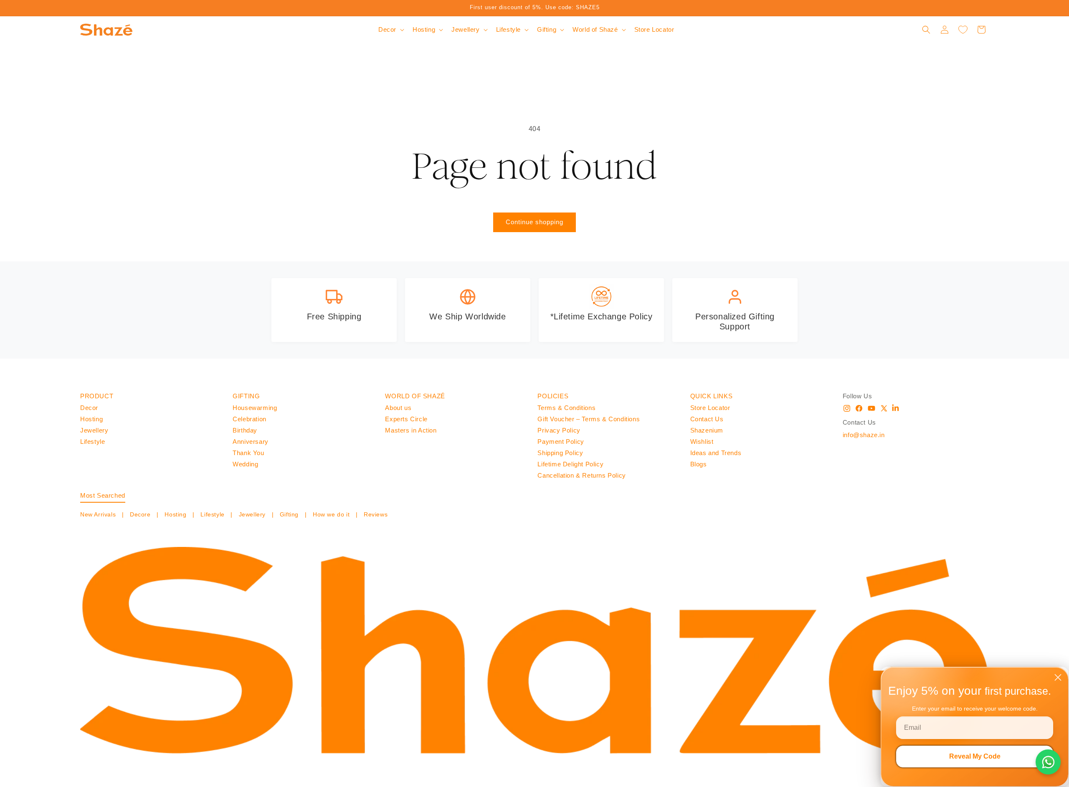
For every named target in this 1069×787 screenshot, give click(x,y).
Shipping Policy (560, 452)
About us (398, 407)
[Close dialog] (1058, 677)
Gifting (289, 514)
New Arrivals (99, 514)
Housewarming (255, 407)
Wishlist (702, 441)
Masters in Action (410, 430)
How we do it (331, 514)
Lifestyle (92, 441)
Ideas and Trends (716, 452)
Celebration (249, 419)
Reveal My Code (975, 756)
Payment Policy (560, 441)
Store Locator (710, 407)
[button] (390, 29)
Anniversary (251, 441)
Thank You (248, 452)
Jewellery (94, 430)
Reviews (375, 514)
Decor (89, 407)
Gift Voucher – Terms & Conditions (588, 419)
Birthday (245, 430)
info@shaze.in (864, 434)
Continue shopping (534, 221)
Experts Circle (406, 419)
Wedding (245, 464)
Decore (140, 514)
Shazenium (706, 430)
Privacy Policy (558, 430)
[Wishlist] (963, 29)
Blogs (698, 464)
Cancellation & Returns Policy (581, 475)
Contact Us (707, 419)
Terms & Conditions (566, 407)
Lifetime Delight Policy (570, 464)
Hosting (91, 419)
